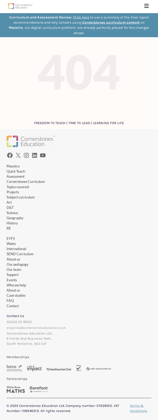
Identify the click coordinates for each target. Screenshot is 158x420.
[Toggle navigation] (146, 6)
